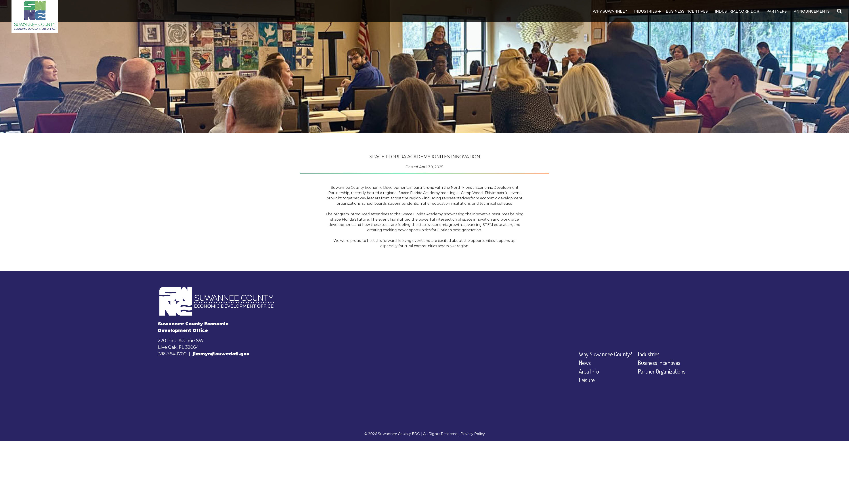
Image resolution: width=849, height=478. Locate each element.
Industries (649, 354)
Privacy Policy (473, 434)
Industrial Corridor (737, 11)
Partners (776, 11)
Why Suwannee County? (605, 354)
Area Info (589, 371)
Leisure (587, 380)
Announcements (812, 11)
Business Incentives (687, 11)
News (585, 362)
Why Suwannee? (610, 11)
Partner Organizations (661, 371)
